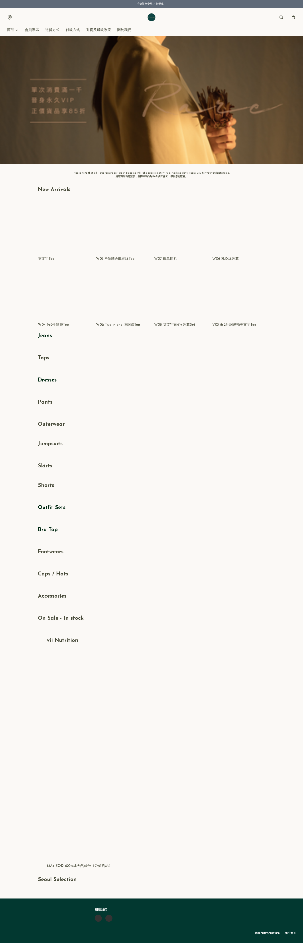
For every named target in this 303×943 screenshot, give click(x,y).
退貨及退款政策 (98, 30)
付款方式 (73, 30)
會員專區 (32, 30)
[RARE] (151, 17)
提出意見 (290, 933)
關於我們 (124, 30)
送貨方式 (52, 30)
